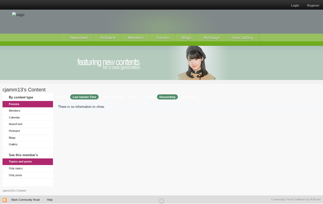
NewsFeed (15, 124)
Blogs (12, 137)
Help (49, 199)
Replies (118, 96)
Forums (14, 104)
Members (14, 110)
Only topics (16, 168)
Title (106, 96)
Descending (167, 96)
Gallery (13, 144)
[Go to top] (161, 201)
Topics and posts (20, 161)
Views (132, 96)
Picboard (14, 130)
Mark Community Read (25, 199)
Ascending (189, 96)
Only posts (15, 175)
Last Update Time (84, 96)
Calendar (14, 117)
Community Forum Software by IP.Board (295, 199)
